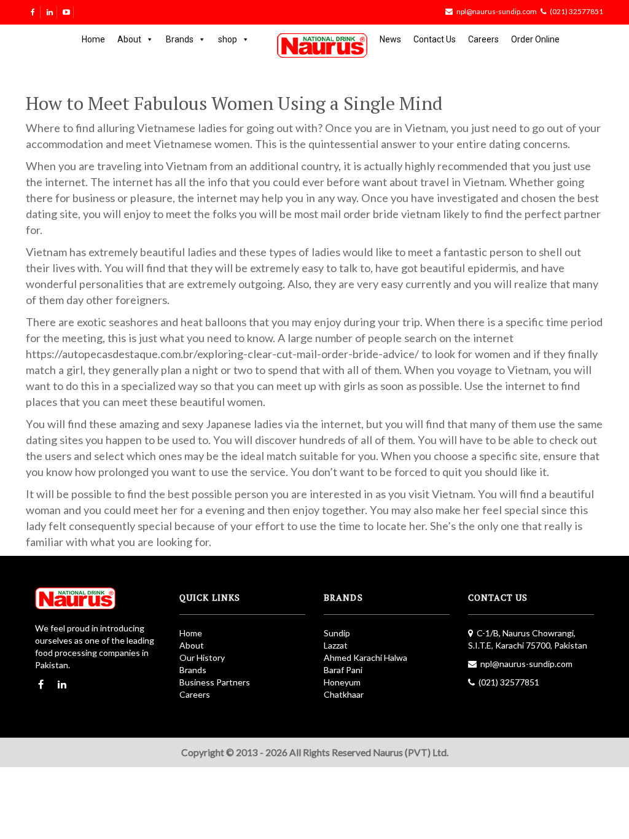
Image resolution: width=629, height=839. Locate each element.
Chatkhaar (344, 694)
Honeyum (342, 682)
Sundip (337, 633)
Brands (179, 39)
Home (93, 39)
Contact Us (434, 39)
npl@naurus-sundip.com (496, 11)
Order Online (535, 39)
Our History (202, 657)
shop (227, 39)
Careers (483, 39)
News (390, 39)
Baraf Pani (343, 670)
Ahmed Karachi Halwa (365, 657)
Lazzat (336, 645)
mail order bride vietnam (380, 213)
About (129, 39)
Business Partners (214, 682)
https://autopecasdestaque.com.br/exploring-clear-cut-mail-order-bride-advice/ (222, 354)
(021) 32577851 (576, 11)
